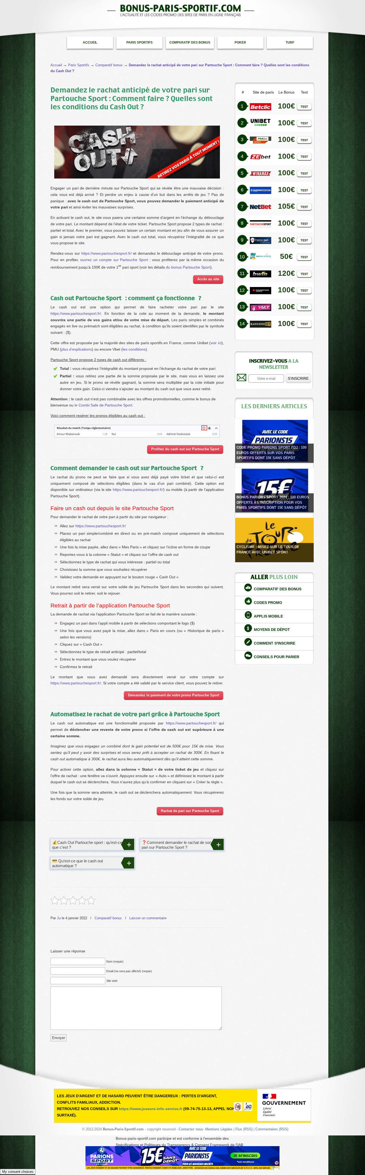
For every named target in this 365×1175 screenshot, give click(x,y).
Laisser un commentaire (147, 918)
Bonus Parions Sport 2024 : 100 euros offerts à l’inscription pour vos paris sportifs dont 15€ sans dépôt (272, 502)
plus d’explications (76, 349)
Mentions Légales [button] (218, 1129)
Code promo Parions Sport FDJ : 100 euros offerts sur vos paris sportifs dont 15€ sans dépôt (271, 452)
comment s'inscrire (274, 643)
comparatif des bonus (277, 589)
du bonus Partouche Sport (188, 267)
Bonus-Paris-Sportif (182, 10)
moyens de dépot (272, 629)
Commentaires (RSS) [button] (271, 1129)
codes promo (268, 602)
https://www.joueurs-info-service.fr (150, 1109)
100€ (286, 156)
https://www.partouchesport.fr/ (106, 253)
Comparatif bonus (108, 918)
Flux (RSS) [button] (244, 1129)
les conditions (134, 349)
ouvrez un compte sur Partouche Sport (114, 260)
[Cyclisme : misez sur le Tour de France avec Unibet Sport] (274, 540)
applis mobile (268, 616)
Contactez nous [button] (191, 1129)
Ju (59, 918)
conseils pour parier (276, 657)
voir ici (216, 343)
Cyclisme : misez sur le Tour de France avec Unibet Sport (267, 549)
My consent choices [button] (17, 1172)
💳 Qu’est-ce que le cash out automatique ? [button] (77, 863)
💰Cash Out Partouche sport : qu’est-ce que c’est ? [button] (87, 845)
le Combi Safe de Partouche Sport (103, 405)
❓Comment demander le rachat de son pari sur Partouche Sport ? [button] (177, 845)
